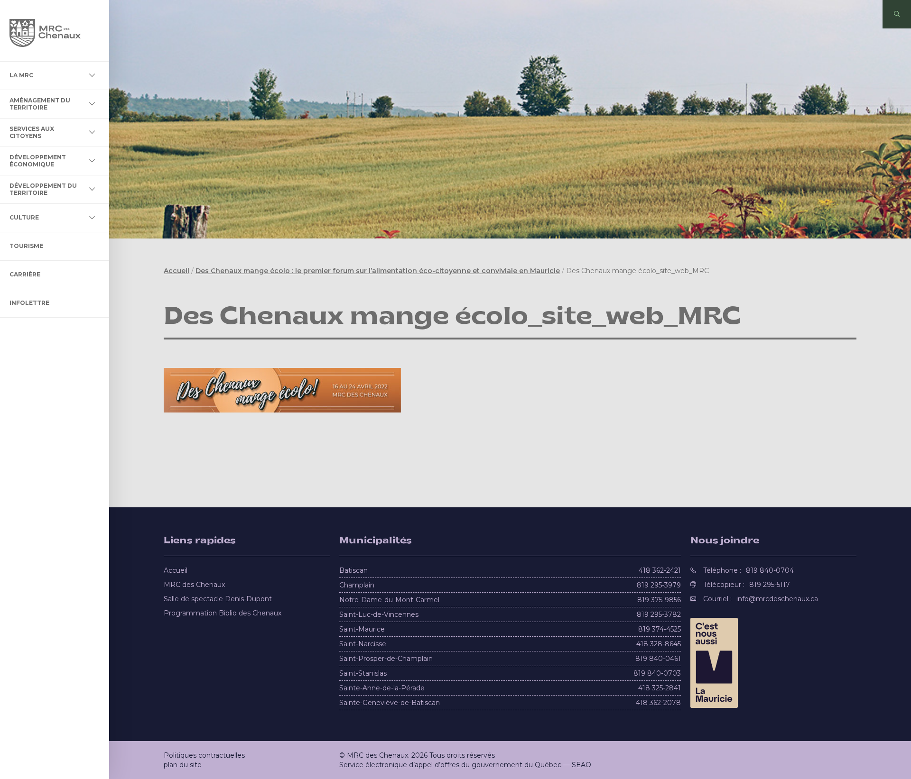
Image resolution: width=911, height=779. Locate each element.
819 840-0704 (770, 570)
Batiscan (353, 570)
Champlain (356, 585)
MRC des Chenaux (194, 584)
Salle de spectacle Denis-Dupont (218, 599)
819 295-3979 (659, 585)
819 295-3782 (659, 614)
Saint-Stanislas (363, 673)
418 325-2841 (659, 688)
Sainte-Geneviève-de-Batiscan (389, 702)
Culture (24, 217)
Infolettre (29, 302)
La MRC (21, 75)
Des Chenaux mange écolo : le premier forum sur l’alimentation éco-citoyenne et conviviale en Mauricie (377, 270)
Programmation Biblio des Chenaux (222, 613)
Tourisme (26, 245)
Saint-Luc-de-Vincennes (378, 614)
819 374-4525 (659, 629)
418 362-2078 (658, 702)
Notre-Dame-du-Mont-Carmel (389, 600)
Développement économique (37, 160)
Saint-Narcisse (362, 644)
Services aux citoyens (31, 132)
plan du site (183, 765)
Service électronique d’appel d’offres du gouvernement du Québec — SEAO (465, 765)
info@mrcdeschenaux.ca (777, 599)
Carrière (24, 274)
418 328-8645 (658, 644)
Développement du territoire (43, 189)
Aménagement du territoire (39, 103)
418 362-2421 (660, 570)
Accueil (176, 270)
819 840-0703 (657, 673)
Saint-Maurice (362, 629)
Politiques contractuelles (204, 755)
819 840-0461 (658, 658)
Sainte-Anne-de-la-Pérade (382, 688)
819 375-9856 (659, 600)
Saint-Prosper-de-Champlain (386, 658)
